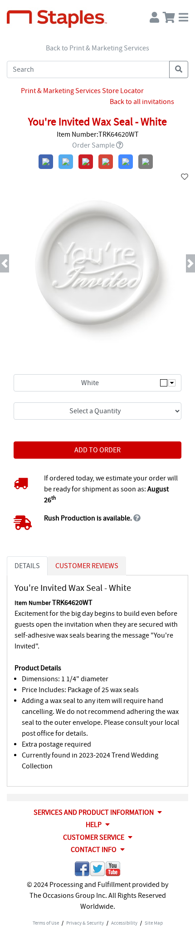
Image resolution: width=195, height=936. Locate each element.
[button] (14, 263)
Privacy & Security (85, 923)
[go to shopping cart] (169, 15)
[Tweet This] (97, 870)
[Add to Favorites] (184, 177)
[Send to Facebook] (82, 870)
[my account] (154, 15)
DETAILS (27, 565)
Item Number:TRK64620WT (98, 134)
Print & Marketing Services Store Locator (82, 90)
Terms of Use (46, 923)
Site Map (154, 923)
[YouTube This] (113, 870)
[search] (178, 69)
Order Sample (93, 145)
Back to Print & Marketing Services (97, 48)
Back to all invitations (142, 101)
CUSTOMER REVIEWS (86, 565)
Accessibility (124, 923)
